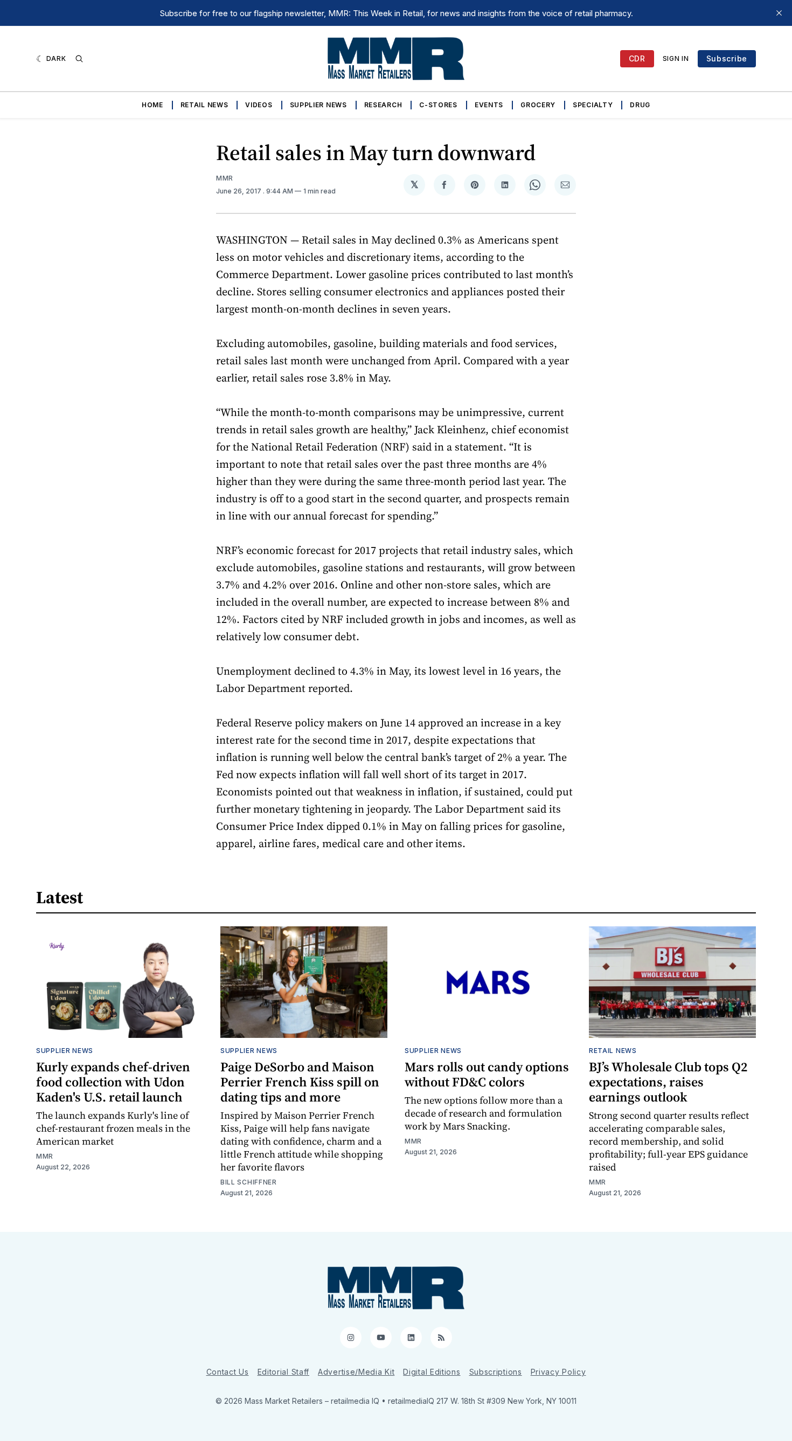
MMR (224, 178)
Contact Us (227, 1371)
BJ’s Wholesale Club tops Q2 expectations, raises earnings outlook (668, 1082)
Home (152, 105)
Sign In (676, 58)
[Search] (79, 58)
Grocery (537, 105)
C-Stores (438, 105)
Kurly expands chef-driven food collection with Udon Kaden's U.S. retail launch (113, 1082)
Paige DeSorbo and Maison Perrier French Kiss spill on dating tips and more (299, 1082)
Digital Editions (431, 1371)
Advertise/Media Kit (356, 1371)
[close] (779, 13)
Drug (640, 105)
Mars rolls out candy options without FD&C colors (487, 1074)
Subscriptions (495, 1371)
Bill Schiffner (248, 1182)
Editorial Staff (284, 1371)
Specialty (593, 105)
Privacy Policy (558, 1371)
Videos (258, 105)
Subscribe (726, 58)
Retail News (204, 105)
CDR (637, 58)
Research (383, 105)
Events (489, 105)
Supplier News (318, 105)
